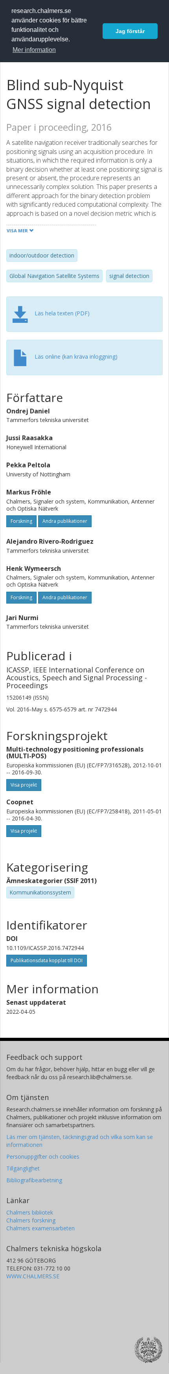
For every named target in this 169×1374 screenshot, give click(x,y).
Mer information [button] (34, 49)
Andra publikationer (64, 521)
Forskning (21, 521)
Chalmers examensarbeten (40, 1228)
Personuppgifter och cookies (42, 1156)
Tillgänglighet (23, 1168)
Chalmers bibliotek (29, 1212)
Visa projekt (24, 784)
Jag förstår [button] (130, 31)
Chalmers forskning (30, 1220)
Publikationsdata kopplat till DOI (47, 960)
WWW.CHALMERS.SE (32, 1276)
